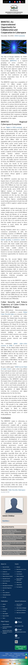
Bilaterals (18, 567)
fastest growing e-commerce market (13, 240)
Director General (5, 574)
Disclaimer (18, 655)
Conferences (19, 571)
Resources (5, 655)
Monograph (4, 608)
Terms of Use (11, 655)
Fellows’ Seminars (20, 576)
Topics (3, 618)
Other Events (19, 582)
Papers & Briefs (5, 615)
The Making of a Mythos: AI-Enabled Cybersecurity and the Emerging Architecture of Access (13, 538)
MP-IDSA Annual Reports (19, 653)
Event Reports (19, 574)
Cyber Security (12, 490)
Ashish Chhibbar (8, 516)
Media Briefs (19, 584)
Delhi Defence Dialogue (21, 608)
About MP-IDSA (5, 567)
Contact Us (4, 571)
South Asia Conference (21, 610)
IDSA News (4, 583)
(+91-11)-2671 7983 (19, 626)
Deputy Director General (7, 576)
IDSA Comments (20, 36)
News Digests (5, 613)
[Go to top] (26, 657)
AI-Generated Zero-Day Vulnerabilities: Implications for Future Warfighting (12, 531)
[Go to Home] (26, 654)
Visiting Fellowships (6, 594)
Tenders (7, 653)
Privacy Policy (15, 656)
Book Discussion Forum (21, 569)
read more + (5, 520)
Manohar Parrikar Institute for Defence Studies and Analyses (14, 12)
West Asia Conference (20, 612)
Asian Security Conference (19, 605)
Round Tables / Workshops (19, 579)
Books (3, 606)
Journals (4, 611)
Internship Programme (7, 587)
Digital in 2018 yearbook (14, 127)
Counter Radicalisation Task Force (7, 627)
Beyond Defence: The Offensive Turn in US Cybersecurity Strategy (13, 548)
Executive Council (6, 578)
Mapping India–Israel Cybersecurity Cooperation (13, 543)
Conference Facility (6, 569)
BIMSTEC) (13, 61)
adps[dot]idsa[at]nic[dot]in (20, 632)
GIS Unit (4, 597)
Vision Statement (5, 592)
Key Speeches (19, 587)
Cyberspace (21, 490)
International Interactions (7, 585)
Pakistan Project (5, 624)
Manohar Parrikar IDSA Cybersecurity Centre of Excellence (7, 632)
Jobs (3, 590)
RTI (11, 653)
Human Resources (6, 581)
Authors (4, 604)
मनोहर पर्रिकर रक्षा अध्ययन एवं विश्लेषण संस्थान (14, 13)
